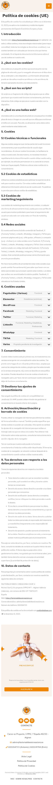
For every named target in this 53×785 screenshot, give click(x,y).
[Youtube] (26, 720)
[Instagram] (32, 720)
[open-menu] (49, 6)
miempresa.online (30, 774)
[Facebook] (20, 720)
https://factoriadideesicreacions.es (25, 40)
